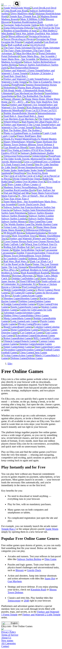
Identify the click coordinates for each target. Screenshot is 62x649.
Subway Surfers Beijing (29, 559)
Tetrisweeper (14, 600)
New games (7, 640)
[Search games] (17, 3)
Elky (10, 363)
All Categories (8, 643)
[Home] (7, 4)
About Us (6, 637)
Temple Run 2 (8, 529)
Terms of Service (9, 634)
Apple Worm (51, 529)
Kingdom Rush (38, 589)
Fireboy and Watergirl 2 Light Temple (41, 614)
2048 (26, 600)
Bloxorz (20, 570)
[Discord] (6, 629)
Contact (5, 646)
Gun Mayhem (15, 581)
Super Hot (50, 578)
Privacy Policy (8, 632)
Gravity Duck (34, 570)
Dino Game (50, 559)
